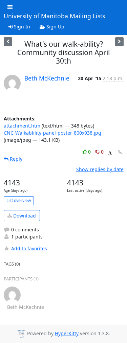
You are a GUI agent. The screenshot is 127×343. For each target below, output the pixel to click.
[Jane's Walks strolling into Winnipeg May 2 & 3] (8, 41)
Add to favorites (29, 248)
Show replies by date (100, 169)
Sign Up (54, 26)
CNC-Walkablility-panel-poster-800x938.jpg (52, 133)
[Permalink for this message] (120, 152)
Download (24, 215)
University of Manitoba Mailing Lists (54, 16)
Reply (15, 159)
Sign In (21, 26)
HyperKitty (67, 333)
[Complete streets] (119, 41)
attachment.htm (22, 125)
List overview (18, 200)
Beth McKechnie (46, 78)
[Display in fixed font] (109, 152)
